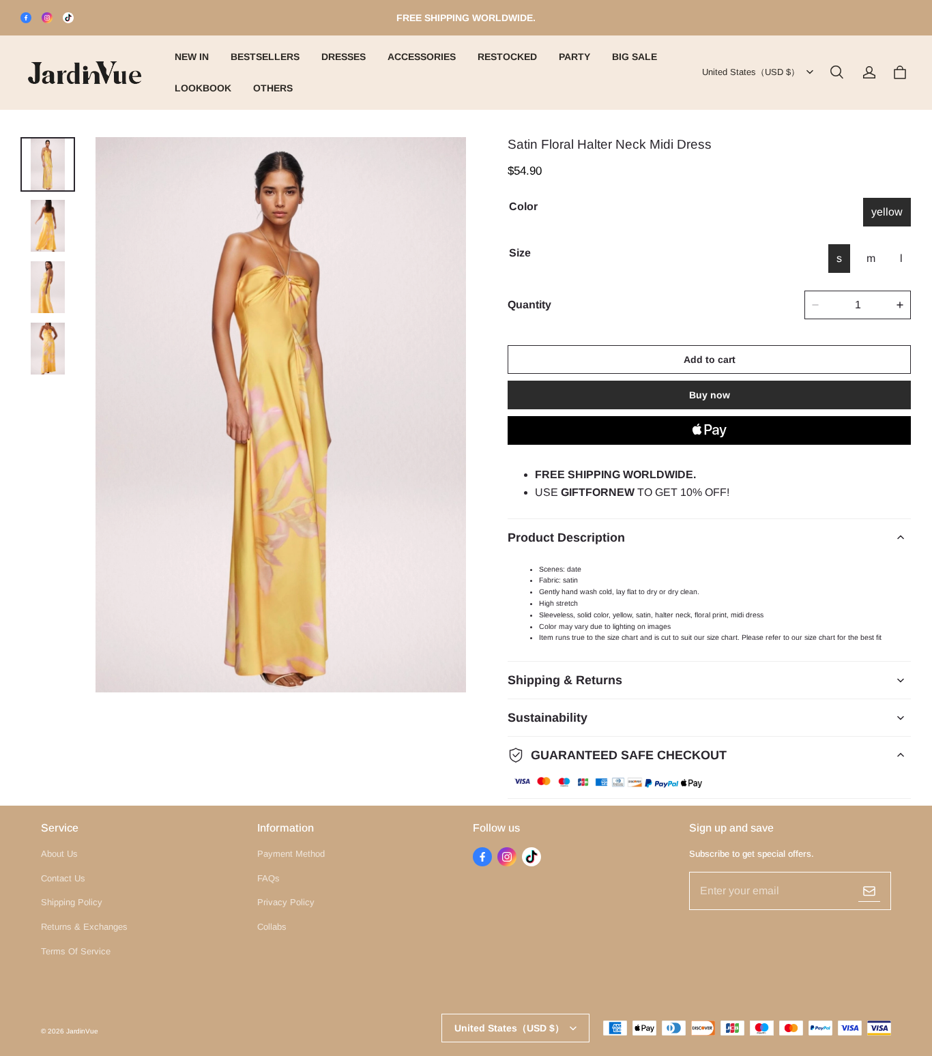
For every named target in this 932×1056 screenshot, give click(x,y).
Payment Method (291, 854)
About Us (59, 854)
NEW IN (192, 56)
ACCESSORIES (422, 56)
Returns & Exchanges (84, 927)
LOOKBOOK (203, 88)
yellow (887, 212)
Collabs (272, 927)
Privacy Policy (286, 902)
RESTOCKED (507, 56)
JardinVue (82, 1031)
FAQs (268, 878)
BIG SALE (634, 56)
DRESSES (343, 56)
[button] (836, 72)
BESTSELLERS (265, 56)
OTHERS (273, 88)
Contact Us (63, 878)
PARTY (574, 56)
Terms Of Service (76, 951)
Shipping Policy (71, 902)
